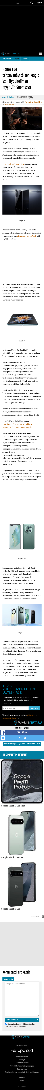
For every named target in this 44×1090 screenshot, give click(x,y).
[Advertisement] (22, 27)
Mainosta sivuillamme (22, 1057)
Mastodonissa (9, 105)
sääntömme (31, 715)
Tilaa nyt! (34, 709)
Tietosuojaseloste (22, 1069)
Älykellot (25, 58)
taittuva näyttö (31, 744)
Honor (38, 744)
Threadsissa (38, 102)
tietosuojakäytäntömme (10, 718)
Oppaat (17, 58)
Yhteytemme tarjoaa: (22, 1045)
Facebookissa (29, 102)
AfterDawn (22, 1077)
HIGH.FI (22, 1081)
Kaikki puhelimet (6, 58)
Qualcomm (22, 744)
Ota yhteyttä (22, 1060)
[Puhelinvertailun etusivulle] (22, 1037)
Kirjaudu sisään (8, 979)
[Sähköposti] (29, 98)
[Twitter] (32, 98)
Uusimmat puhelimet (14, 755)
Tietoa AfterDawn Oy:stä (22, 1063)
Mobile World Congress (10, 744)
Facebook (22, 732)
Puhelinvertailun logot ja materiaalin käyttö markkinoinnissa (22, 1072)
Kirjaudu (39, 3)
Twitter (22, 738)
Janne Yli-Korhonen (8, 97)
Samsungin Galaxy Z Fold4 (13, 164)
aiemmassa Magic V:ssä (26, 236)
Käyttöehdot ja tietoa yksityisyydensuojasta (22, 1066)
